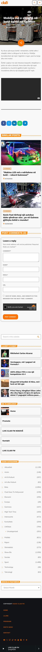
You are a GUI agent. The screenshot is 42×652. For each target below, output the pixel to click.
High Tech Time (10, 512)
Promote (6, 421)
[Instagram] (21, 640)
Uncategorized (12, 531)
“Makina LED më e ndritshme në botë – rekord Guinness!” (19, 173)
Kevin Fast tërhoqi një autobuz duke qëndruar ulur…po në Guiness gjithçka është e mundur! (20, 217)
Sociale (7, 557)
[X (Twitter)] (7, 640)
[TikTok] (13, 640)
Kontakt (6, 441)
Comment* (7, 251)
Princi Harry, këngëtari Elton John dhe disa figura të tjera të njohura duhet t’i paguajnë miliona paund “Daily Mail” (25, 394)
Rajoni (6, 542)
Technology (8, 567)
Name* (5, 265)
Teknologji (8, 572)
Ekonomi (7, 497)
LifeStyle (7, 527)
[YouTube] (4, 640)
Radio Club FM (19, 604)
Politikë (7, 537)
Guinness (7, 168)
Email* (5, 275)
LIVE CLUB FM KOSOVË (12, 431)
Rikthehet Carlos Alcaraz (21, 353)
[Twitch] (10, 640)
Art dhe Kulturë (10, 482)
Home (13, 411)
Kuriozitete (8, 522)
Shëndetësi (8, 547)
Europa (7, 502)
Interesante (8, 517)
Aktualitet (8, 467)
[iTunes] (18, 640)
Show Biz (8, 552)
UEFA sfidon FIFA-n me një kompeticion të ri (22, 373)
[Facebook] (24, 640)
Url (4, 285)
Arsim (6, 472)
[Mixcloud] (15, 640)
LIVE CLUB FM (8, 451)
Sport (6, 562)
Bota (6, 487)
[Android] (26, 640)
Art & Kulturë (9, 477)
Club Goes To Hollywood (13, 492)
